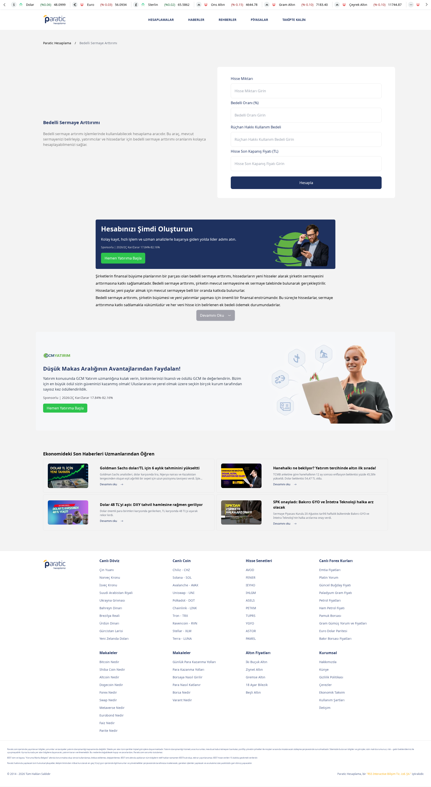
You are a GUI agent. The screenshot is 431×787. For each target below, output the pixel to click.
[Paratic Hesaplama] (54, 19)
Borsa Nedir (182, 692)
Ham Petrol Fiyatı (332, 608)
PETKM (251, 608)
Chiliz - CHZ (181, 570)
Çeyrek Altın (358, 4)
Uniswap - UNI (183, 593)
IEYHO (250, 585)
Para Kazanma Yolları (188, 669)
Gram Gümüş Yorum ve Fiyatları (343, 623)
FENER (250, 577)
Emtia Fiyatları (330, 570)
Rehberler (227, 20)
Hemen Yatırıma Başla (123, 258)
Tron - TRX (180, 615)
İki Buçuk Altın (256, 662)
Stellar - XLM (182, 631)
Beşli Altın (253, 692)
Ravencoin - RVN (185, 623)
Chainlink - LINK (185, 608)
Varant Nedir (182, 700)
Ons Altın (218, 4)
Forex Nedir (108, 692)
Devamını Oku (212, 315)
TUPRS (250, 615)
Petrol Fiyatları (330, 600)
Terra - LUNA (182, 638)
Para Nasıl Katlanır (187, 685)
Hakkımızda (327, 662)
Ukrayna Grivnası (112, 600)
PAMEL (251, 638)
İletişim (324, 708)
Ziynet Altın (254, 669)
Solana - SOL (182, 577)
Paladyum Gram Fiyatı (335, 593)
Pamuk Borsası (330, 615)
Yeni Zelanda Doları (114, 638)
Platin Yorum (328, 577)
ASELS (250, 600)
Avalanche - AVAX (185, 585)
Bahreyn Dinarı (110, 608)
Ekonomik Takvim (332, 692)
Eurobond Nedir (111, 715)
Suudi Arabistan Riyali (116, 593)
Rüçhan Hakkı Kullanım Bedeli (256, 127)
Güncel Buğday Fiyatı (335, 585)
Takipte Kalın (294, 20)
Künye (324, 669)
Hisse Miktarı (242, 78)
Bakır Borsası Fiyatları (335, 638)
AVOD (250, 570)
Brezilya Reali (109, 615)
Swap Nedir (108, 700)
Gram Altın (287, 4)
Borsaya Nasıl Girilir (187, 677)
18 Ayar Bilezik (257, 685)
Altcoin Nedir (109, 677)
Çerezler (325, 685)
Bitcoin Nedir (109, 662)
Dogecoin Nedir (111, 685)
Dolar (30, 4)
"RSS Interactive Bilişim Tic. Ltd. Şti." (389, 774)
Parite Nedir (108, 730)
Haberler (196, 20)
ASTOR (251, 631)
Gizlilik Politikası (331, 677)
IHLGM (251, 593)
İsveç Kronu (108, 585)
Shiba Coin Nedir (112, 669)
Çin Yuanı (106, 570)
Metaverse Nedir (112, 708)
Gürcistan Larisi (111, 631)
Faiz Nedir (107, 723)
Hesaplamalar (161, 20)
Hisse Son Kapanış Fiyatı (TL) (254, 151)
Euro (90, 4)
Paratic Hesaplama (57, 43)
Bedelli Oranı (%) (245, 102)
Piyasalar (259, 20)
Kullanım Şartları (332, 700)
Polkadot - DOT (184, 600)
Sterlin (153, 4)
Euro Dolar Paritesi (333, 631)
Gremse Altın (255, 677)
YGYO (250, 623)
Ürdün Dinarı (109, 623)
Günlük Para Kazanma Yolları (194, 662)
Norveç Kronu (109, 577)
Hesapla (306, 182)
